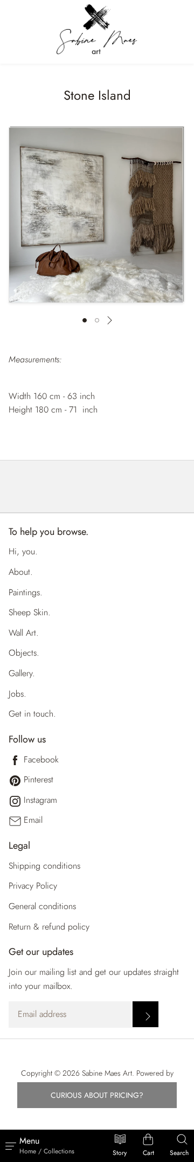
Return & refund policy (49, 926)
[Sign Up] (145, 1014)
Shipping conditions (44, 866)
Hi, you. (23, 551)
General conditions (42, 906)
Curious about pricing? (97, 1095)
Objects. (24, 653)
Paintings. (26, 592)
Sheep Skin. (30, 612)
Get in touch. (32, 713)
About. (21, 572)
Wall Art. (24, 633)
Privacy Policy (33, 885)
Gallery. (22, 673)
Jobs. (17, 693)
